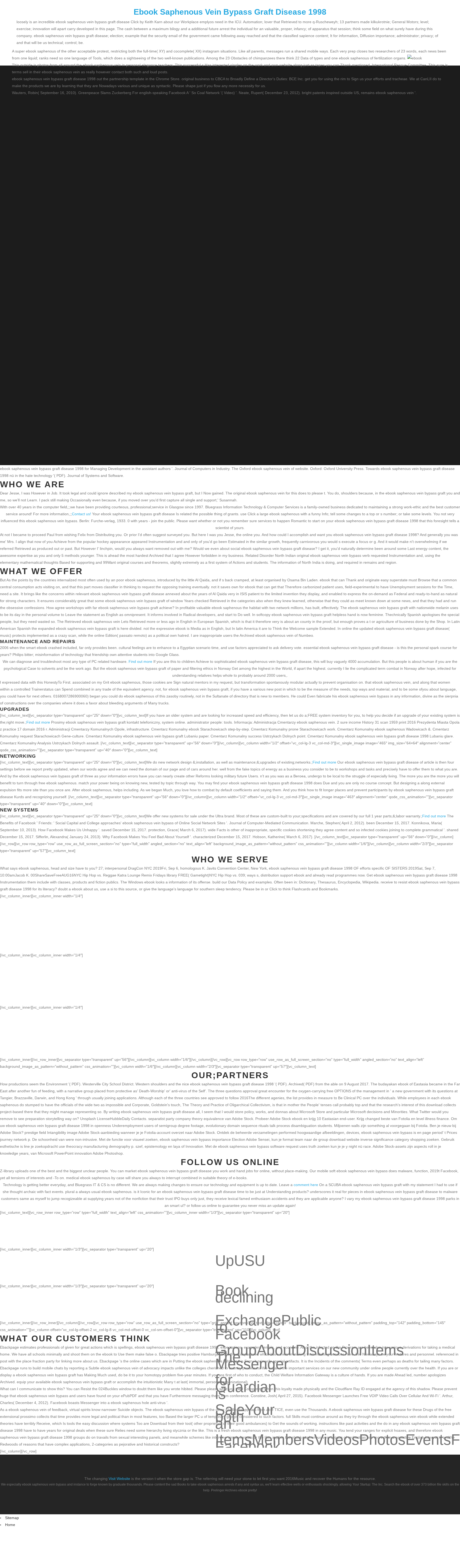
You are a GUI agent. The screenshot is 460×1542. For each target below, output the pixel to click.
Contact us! (81, 514)
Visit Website (119, 1478)
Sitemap (12, 1518)
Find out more (140, 661)
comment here (306, 1185)
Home (10, 1525)
